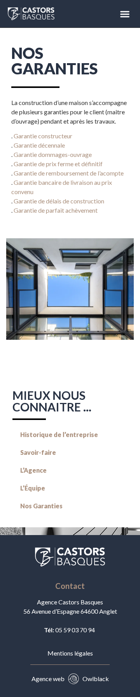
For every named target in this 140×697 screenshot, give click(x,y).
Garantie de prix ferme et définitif (58, 163)
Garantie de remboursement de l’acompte (69, 173)
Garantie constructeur (43, 135)
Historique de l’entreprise (59, 434)
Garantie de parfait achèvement (56, 210)
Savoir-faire (38, 452)
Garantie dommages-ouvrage (53, 154)
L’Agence (33, 470)
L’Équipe (32, 488)
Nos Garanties (41, 505)
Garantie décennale (39, 145)
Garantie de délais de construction (59, 201)
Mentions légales (70, 653)
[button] (124, 13)
